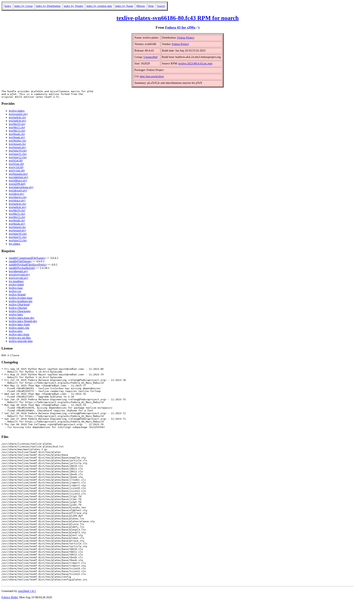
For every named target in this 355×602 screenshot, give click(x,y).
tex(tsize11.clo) (17, 237)
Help (151, 6)
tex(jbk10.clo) (17, 124)
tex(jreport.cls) (17, 144)
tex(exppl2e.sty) (18, 114)
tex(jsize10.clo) (18, 150)
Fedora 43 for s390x (180, 27)
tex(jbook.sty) (17, 137)
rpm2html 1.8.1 (27, 591)
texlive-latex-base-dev (21, 317)
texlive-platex (17, 110)
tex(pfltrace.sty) (18, 180)
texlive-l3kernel (18, 307)
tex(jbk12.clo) (17, 130)
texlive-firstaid (17, 294)
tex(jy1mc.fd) (17, 170)
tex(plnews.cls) (17, 197)
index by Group (23, 6)
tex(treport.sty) (17, 230)
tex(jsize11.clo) (17, 154)
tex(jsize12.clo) (18, 157)
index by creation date (99, 6)
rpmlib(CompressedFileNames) (27, 258)
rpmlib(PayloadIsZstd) (22, 268)
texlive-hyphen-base (20, 297)
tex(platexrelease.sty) (21, 187)
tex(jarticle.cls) (17, 117)
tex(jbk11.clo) (17, 127)
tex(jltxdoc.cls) (17, 140)
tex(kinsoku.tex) (18, 173)
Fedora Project (185, 37)
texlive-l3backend (19, 304)
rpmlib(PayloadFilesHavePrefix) (28, 264)
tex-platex (14, 243)
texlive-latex (16, 314)
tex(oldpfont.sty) (18, 177)
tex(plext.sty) (16, 193)
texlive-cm (15, 291)
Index (7, 6)
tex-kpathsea (16, 281)
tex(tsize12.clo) (18, 240)
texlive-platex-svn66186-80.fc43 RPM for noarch (177, 18)
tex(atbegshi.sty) (18, 271)
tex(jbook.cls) (17, 134)
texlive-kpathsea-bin (20, 301)
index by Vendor (73, 6)
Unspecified (150, 57)
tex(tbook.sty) (17, 223)
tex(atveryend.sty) (19, 274)
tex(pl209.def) (17, 183)
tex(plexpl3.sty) (18, 190)
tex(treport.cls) (17, 227)
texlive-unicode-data (21, 341)
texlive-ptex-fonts (19, 334)
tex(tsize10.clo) (18, 233)
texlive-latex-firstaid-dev (23, 321)
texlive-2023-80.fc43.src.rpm (195, 63)
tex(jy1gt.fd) (16, 167)
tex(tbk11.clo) (17, 213)
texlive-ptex (16, 331)
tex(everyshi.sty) (18, 277)
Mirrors (140, 6)
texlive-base (16, 287)
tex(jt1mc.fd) (16, 164)
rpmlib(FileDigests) (20, 261)
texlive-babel (16, 284)
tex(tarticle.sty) (17, 207)
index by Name (124, 6)
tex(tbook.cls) (17, 220)
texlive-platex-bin (19, 327)
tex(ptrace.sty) (17, 200)
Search (161, 6)
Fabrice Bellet (9, 597)
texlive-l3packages (20, 311)
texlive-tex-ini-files (20, 337)
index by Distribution (48, 6)
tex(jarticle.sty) (17, 120)
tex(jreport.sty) (17, 147)
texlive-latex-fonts (19, 324)
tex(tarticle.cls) (17, 203)
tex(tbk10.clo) (17, 210)
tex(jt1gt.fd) (16, 160)
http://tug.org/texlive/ (152, 76)
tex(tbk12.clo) (17, 217)
